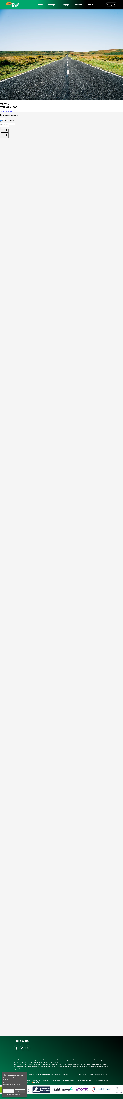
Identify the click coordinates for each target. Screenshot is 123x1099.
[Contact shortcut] (115, 4)
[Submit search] (0, 128)
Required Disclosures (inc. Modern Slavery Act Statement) (85, 1080)
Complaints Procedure (61, 1080)
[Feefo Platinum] (102, 1089)
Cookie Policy (36, 1080)
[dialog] (14, 1084)
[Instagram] (22, 1048)
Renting (11, 120)
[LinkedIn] (28, 1048)
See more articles (85, 882)
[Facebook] (16, 1048)
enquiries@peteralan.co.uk (100, 1074)
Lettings (51, 5)
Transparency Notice (48, 1080)
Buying (4, 120)
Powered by (28, 1082)
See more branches (85, 157)
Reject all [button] (20, 1091)
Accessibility (27, 1080)
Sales (40, 5)
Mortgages (65, 5)
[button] (14, 1095)
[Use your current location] (0, 122)
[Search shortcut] (108, 4)
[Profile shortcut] (111, 4)
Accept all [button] (9, 1091)
